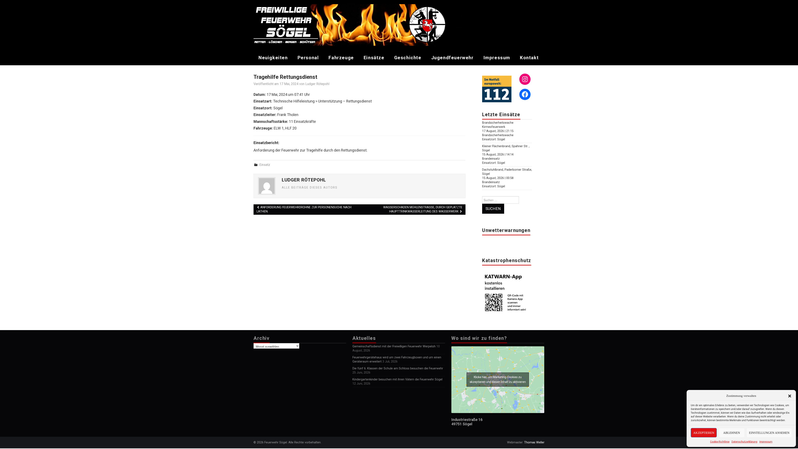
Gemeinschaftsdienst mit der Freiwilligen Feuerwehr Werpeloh (394, 346)
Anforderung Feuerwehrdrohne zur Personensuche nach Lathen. (304, 209)
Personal (308, 57)
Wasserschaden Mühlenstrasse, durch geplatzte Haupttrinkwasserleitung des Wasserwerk (422, 209)
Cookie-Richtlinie (719, 441)
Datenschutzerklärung (744, 441)
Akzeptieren (703, 432)
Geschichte (407, 57)
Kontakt (529, 57)
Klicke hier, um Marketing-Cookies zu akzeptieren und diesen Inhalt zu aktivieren (498, 379)
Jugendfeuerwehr (452, 57)
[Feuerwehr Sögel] (358, 25)
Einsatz (264, 165)
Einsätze (374, 57)
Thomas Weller (534, 442)
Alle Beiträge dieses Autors (309, 187)
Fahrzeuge (341, 57)
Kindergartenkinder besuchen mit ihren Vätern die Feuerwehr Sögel (397, 379)
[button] (790, 396)
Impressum (765, 441)
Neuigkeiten (273, 57)
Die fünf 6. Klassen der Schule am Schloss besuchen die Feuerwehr (397, 368)
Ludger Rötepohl (317, 84)
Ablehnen (731, 432)
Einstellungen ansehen (769, 432)
